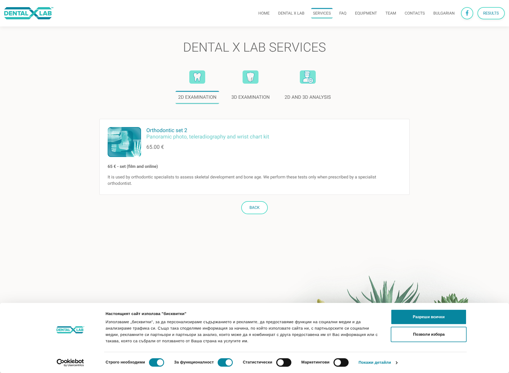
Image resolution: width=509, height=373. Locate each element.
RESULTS (491, 13)
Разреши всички (429, 316)
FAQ (342, 13)
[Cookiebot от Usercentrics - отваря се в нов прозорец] (70, 363)
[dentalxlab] (28, 13)
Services (322, 13)
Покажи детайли (374, 362)
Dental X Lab (291, 13)
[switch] (225, 362)
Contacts (415, 13)
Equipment (366, 13)
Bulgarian (444, 13)
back (254, 207)
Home (264, 13)
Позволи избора (429, 334)
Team (390, 13)
